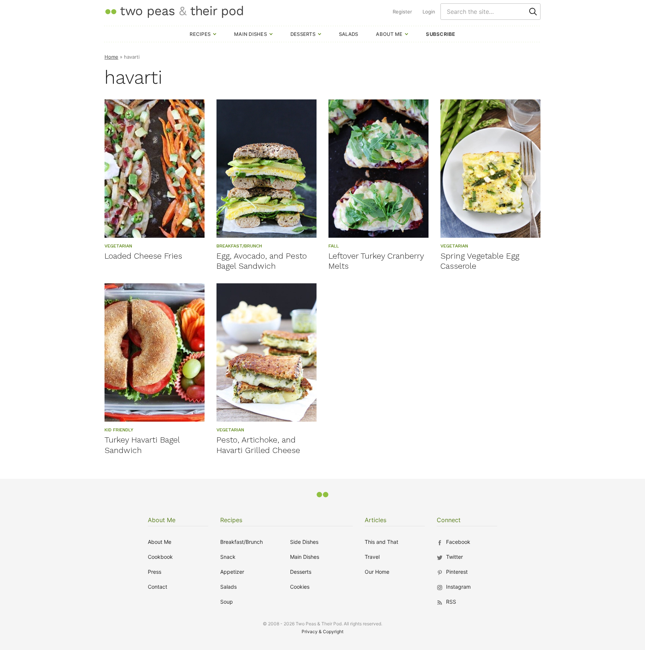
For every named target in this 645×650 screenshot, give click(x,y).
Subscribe (440, 34)
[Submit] (533, 11)
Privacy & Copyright (322, 631)
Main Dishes (250, 34)
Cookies (299, 586)
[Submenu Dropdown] (214, 34)
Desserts (302, 34)
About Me (389, 34)
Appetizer (232, 572)
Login (429, 12)
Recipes (200, 34)
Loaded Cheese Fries (143, 256)
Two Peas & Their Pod (174, 11)
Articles (375, 520)
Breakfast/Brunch (241, 542)
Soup (226, 601)
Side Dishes (304, 542)
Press (154, 572)
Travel (372, 557)
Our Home (377, 572)
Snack (228, 557)
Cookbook (160, 557)
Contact (157, 586)
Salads (348, 34)
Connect (449, 520)
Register (402, 12)
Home (111, 57)
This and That (381, 542)
